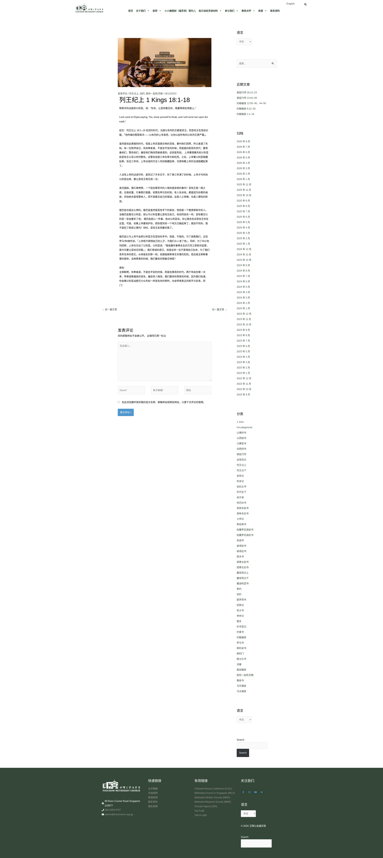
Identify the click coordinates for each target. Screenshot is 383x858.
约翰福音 (241, 637)
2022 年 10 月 (244, 389)
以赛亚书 (241, 443)
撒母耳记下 (243, 578)
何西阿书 (241, 449)
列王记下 (241, 470)
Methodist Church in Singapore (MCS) (214, 793)
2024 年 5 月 (243, 287)
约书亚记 (241, 626)
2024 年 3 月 (243, 297)
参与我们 (229, 10)
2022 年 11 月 (244, 384)
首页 (130, 10)
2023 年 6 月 (243, 346)
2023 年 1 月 (243, 373)
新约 (239, 589)
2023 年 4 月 (243, 357)
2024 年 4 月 (243, 292)
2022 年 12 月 (244, 378)
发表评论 (122, 93)
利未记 (240, 481)
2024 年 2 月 (243, 303)
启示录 (240, 497)
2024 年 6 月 (243, 281)
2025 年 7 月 (243, 211)
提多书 (240, 556)
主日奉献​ (153, 788)
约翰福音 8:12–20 (246, 108)
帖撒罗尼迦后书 (245, 535)
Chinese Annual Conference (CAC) (213, 788)
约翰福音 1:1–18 (245, 114)
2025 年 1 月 (243, 244)
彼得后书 (241, 551)
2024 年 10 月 (244, 260)
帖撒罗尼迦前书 (245, 529)
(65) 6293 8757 (113, 810)
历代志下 (241, 492)
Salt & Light (200, 815)
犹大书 (240, 610)
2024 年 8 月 (243, 270)
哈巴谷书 (241, 502)
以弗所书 (241, 432)
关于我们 (141, 10)
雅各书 (240, 680)
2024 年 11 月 (244, 254)
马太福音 (241, 691)
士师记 (240, 519)
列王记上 (134, 93)
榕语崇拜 (153, 797)
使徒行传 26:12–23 (247, 92)
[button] (143, 10)
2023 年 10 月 (244, 324)
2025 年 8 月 (243, 206)
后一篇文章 (219, 309)
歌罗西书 (241, 599)
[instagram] (250, 792)
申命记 (240, 616)
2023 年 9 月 (243, 330)
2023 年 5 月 (243, 351)
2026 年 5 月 (243, 157)
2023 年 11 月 (244, 319)
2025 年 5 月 (243, 222)
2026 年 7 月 (243, 147)
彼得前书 (241, 546)
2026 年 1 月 (243, 179)
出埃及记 (241, 459)
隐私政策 (153, 806)
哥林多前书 (243, 508)
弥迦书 (240, 540)
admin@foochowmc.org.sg (119, 814)
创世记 (240, 476)
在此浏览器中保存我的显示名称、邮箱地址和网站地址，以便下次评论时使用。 (164, 402)
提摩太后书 (243, 567)
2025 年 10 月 (244, 195)
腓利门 (240, 653)
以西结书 (241, 438)
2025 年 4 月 (243, 227)
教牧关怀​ (246, 10)
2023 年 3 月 (243, 362)
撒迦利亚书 (243, 583)
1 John (240, 422)
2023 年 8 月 (243, 335)
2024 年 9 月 (243, 265)
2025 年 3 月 (243, 233)
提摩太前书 (243, 562)
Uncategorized (244, 427)
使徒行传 (241, 454)
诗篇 (239, 664)
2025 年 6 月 (243, 217)
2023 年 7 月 (243, 340)
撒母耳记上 (243, 573)
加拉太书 (241, 486)
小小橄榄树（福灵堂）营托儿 (180, 10)
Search (240, 739)
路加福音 (241, 669)
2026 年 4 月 (243, 163)
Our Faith (199, 811)
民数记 (240, 605)
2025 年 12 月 (244, 184)
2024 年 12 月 (244, 249)
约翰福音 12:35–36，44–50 (251, 103)
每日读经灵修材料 (208, 10)
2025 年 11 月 (244, 190)
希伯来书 (241, 524)
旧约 (142, 93)
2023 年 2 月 (243, 367)
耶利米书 (241, 648)
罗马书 (240, 643)
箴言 (239, 621)
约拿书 (240, 632)
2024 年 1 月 (243, 308)
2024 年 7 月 (243, 276)
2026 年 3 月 (243, 168)
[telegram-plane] (262, 792)
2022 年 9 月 (243, 394)
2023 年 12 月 (244, 314)
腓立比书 (241, 659)
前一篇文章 (109, 309)
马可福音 (241, 686)
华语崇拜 (153, 793)
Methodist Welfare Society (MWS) (212, 797)
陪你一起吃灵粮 (154, 93)
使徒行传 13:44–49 (247, 98)
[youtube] (256, 792)
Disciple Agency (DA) (205, 806)
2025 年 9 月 (243, 200)
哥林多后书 (243, 513)
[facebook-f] (243, 792)
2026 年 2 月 (243, 173)
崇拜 (155, 10)
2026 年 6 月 (243, 152)
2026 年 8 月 (243, 141)
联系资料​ (275, 10)
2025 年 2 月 (243, 238)
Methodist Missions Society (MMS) (212, 802)
